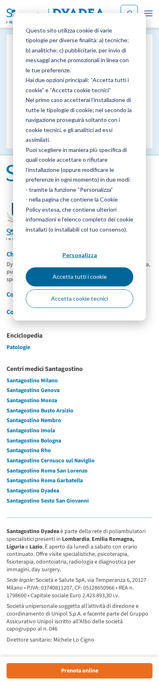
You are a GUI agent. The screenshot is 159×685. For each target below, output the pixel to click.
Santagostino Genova (33, 390)
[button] (148, 13)
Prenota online (79, 671)
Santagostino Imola (31, 431)
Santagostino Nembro (34, 420)
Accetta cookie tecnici (79, 298)
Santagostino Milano (32, 381)
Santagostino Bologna (34, 441)
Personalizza (79, 254)
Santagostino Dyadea (33, 491)
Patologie (18, 347)
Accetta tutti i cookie (80, 276)
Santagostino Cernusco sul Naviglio (51, 461)
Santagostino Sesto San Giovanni (48, 501)
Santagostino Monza (32, 401)
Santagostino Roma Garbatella (45, 481)
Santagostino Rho (29, 451)
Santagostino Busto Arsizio (40, 411)
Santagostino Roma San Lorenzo (47, 471)
